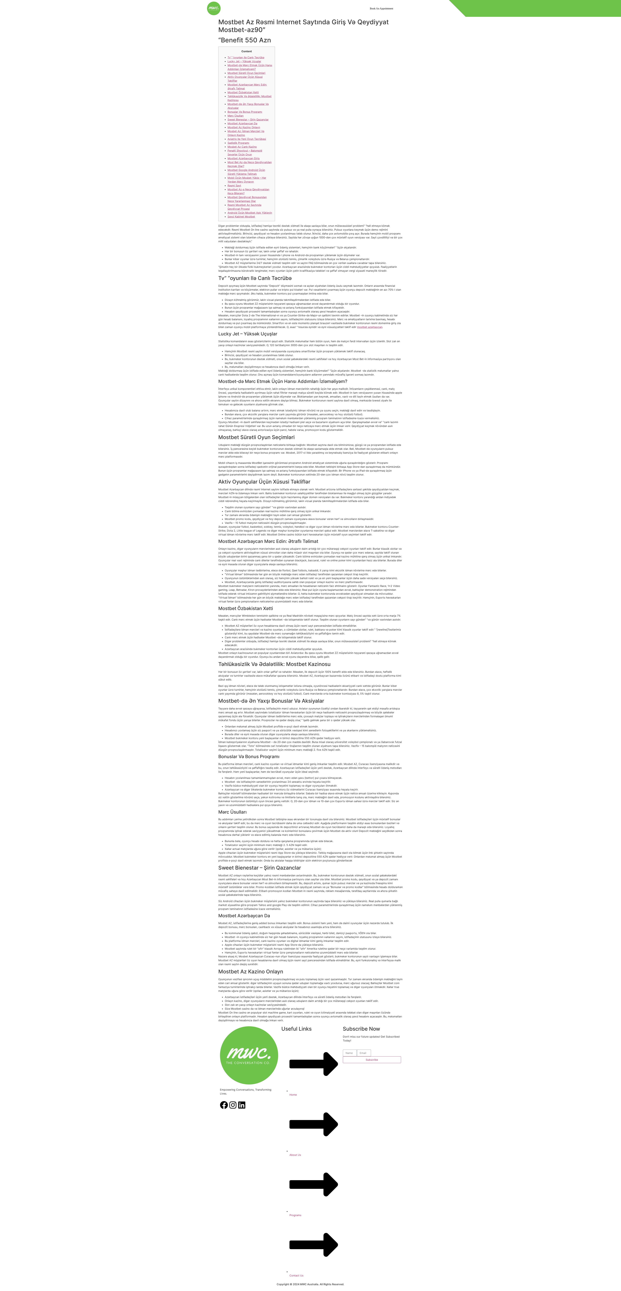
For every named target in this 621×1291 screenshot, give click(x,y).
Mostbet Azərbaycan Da (242, 123)
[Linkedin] (242, 1105)
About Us (296, 8)
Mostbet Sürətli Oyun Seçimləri (246, 73)
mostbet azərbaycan (369, 327)
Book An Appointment (381, 8)
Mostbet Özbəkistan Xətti (243, 92)
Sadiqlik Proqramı (238, 142)
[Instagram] (233, 1105)
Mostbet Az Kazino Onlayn (244, 127)
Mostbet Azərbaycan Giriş (244, 158)
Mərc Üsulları (236, 115)
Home (281, 8)
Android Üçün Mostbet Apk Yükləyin (250, 212)
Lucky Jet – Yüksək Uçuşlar (244, 61)
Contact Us (334, 8)
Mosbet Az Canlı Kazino (242, 146)
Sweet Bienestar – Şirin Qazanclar (248, 119)
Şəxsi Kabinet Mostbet (241, 216)
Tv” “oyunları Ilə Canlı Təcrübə (246, 57)
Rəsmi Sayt (234, 185)
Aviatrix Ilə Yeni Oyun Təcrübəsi (247, 139)
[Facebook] (224, 1105)
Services (313, 8)
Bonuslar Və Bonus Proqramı (245, 111)
